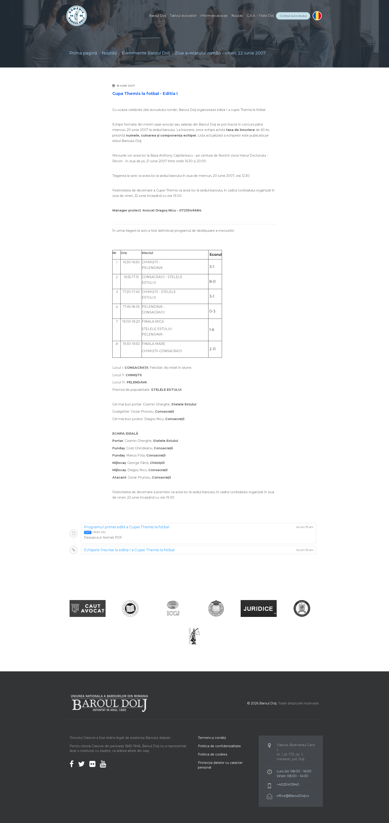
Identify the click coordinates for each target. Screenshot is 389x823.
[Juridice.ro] (259, 608)
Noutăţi (237, 16)
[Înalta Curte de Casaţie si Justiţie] (173, 608)
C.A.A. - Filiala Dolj (260, 16)
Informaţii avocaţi (214, 16)
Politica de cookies (212, 754)
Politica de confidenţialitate (219, 746)
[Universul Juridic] (194, 636)
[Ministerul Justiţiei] (301, 608)
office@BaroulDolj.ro (293, 796)
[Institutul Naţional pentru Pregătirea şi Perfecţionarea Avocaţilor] (216, 608)
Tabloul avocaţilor (183, 16)
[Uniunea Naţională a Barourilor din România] (130, 608)
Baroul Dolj (157, 16)
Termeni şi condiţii (212, 738)
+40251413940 (288, 785)
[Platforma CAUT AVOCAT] (88, 608)
